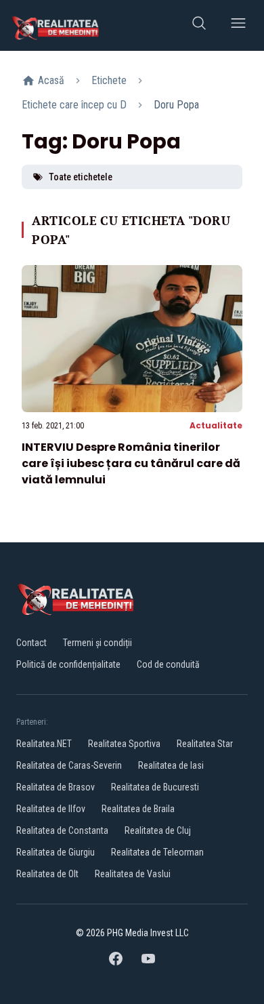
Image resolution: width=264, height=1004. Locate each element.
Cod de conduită (168, 664)
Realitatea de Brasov (55, 787)
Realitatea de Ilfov (50, 808)
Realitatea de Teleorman (157, 852)
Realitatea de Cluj (158, 830)
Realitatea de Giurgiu (55, 852)
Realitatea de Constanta (62, 830)
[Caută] (199, 25)
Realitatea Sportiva (124, 743)
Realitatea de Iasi (171, 765)
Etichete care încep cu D (74, 104)
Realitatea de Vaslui (133, 873)
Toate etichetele (80, 177)
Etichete (109, 80)
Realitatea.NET (44, 743)
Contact (31, 642)
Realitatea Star (205, 743)
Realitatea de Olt (47, 873)
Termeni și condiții (97, 642)
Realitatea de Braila (138, 808)
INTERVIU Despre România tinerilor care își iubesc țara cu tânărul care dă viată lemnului (131, 463)
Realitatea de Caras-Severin (69, 765)
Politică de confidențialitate (68, 664)
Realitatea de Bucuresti (155, 787)
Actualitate (216, 425)
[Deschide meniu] (238, 25)
